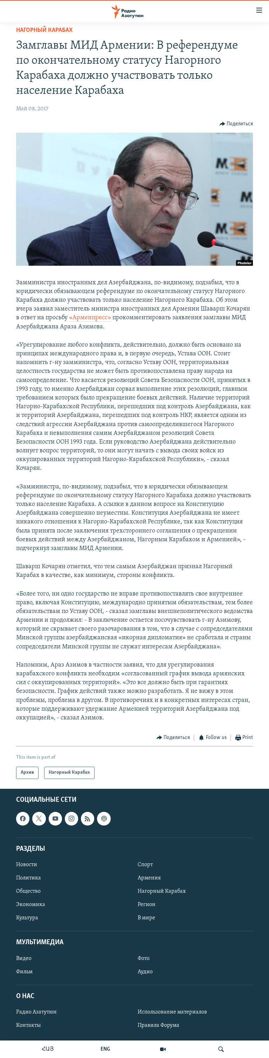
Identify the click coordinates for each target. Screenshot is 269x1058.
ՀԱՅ (48, 1049)
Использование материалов (172, 1012)
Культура (27, 918)
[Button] (236, 123)
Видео (24, 958)
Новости (26, 865)
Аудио (145, 971)
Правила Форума (158, 1025)
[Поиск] (221, 1049)
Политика (28, 878)
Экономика (30, 904)
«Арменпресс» (90, 318)
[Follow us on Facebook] (22, 818)
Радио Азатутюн (36, 1012)
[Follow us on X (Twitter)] (39, 818)
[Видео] (162, 1049)
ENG (105, 1049)
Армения (149, 878)
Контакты (28, 1025)
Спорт (145, 865)
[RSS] (87, 818)
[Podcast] (103, 818)
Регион (147, 904)
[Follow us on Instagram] (71, 818)
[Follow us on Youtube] (55, 818)
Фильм (24, 971)
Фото (144, 958)
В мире (146, 918)
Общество (28, 891)
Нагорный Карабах (44, 30)
